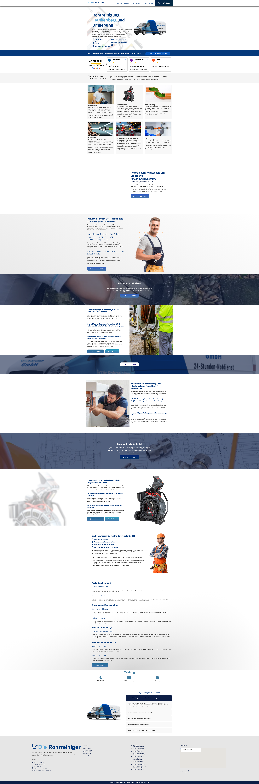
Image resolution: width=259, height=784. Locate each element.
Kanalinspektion (121, 105)
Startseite (119, 3)
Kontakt (151, 3)
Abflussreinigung (150, 139)
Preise (145, 3)
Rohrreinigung (126, 3)
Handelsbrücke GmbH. (144, 782)
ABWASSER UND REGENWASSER (127, 138)
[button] (107, 65)
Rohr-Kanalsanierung (137, 3)
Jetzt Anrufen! (164, 2)
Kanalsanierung (150, 105)
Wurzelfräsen (92, 138)
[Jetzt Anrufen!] (159, 3)
